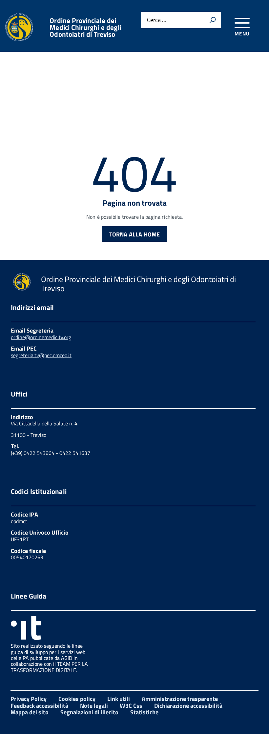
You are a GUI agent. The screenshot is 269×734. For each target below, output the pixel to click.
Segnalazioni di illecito (89, 712)
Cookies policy (76, 698)
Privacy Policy (28, 698)
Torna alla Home (134, 234)
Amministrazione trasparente (180, 698)
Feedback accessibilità (39, 705)
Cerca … (156, 20)
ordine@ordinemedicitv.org (41, 337)
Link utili (118, 698)
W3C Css (131, 705)
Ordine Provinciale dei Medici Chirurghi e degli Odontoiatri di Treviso (85, 27)
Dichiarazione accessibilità (188, 705)
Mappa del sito (29, 712)
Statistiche (144, 712)
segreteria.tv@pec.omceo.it (41, 355)
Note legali (94, 705)
